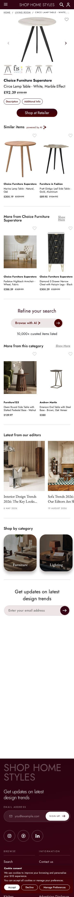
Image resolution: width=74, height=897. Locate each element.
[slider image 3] (39, 69)
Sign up (54, 816)
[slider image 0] (8, 69)
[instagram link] (9, 836)
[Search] (62, 5)
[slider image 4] (49, 69)
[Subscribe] (64, 610)
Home (7, 12)
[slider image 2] (28, 69)
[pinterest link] (23, 836)
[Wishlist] (66, 19)
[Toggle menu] (5, 4)
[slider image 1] (18, 69)
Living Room (23, 12)
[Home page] (37, 4)
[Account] (68, 5)
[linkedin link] (37, 836)
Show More (61, 218)
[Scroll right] (65, 43)
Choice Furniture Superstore (28, 80)
